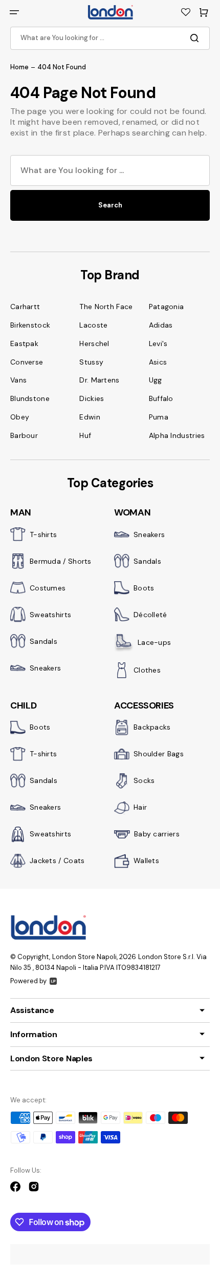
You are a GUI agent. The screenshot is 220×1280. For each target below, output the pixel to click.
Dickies (91, 398)
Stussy (91, 362)
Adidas (161, 325)
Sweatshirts (50, 614)
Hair (140, 807)
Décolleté (150, 614)
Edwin (89, 417)
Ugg (155, 380)
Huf (85, 435)
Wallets (146, 860)
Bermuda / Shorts (61, 561)
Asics (158, 362)
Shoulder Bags (159, 753)
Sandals (43, 641)
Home (19, 67)
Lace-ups (154, 642)
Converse (26, 362)
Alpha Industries (177, 435)
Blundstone (30, 398)
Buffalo (161, 398)
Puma (158, 417)
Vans (18, 380)
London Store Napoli (84, 956)
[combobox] (110, 38)
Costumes (47, 588)
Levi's (158, 343)
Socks (144, 780)
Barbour (24, 435)
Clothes (147, 670)
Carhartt (25, 306)
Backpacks (152, 727)
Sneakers (45, 668)
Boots (144, 588)
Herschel (94, 343)
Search (110, 205)
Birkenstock (30, 325)
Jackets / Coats (57, 860)
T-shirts (43, 534)
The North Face (106, 306)
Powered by (28, 981)
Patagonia (166, 306)
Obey (19, 417)
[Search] (196, 38)
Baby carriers (157, 833)
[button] (14, 12)
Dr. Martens (99, 380)
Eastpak (24, 343)
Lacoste (93, 325)
